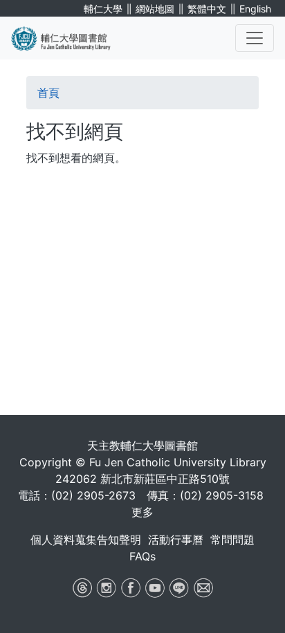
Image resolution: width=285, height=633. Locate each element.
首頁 (48, 93)
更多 (142, 512)
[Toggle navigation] (254, 38)
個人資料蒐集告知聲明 (85, 540)
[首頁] (69, 38)
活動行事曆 (175, 540)
